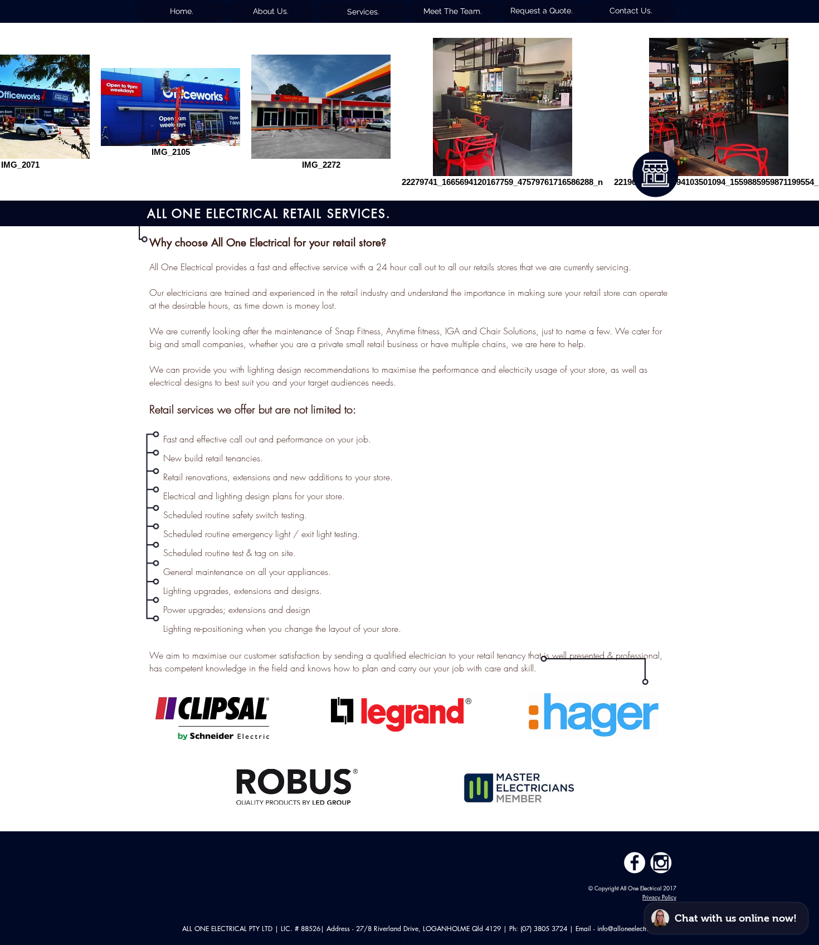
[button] (270, 11)
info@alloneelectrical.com (634, 928)
